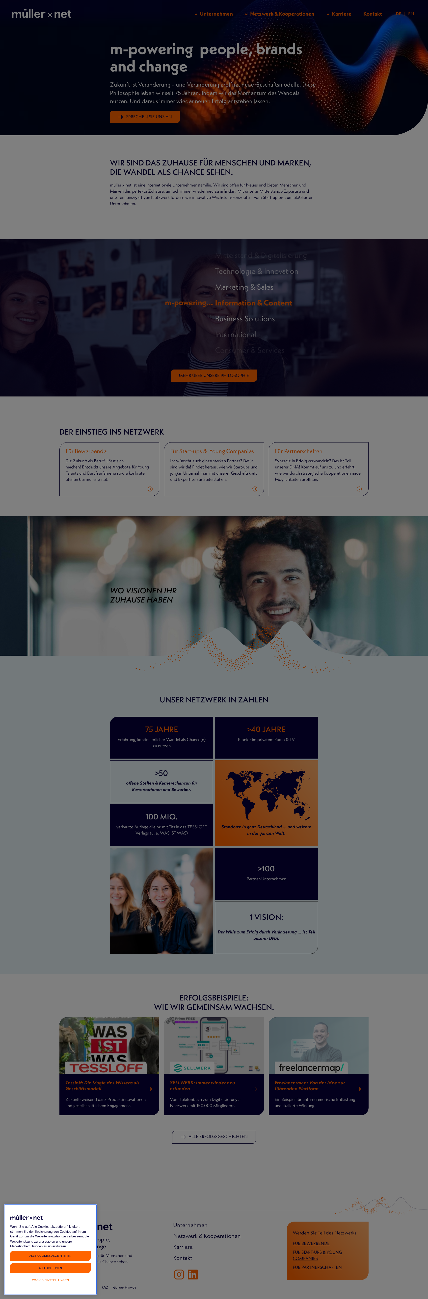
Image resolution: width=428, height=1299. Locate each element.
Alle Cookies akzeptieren (50, 1255)
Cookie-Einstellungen (50, 1280)
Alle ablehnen (50, 1267)
